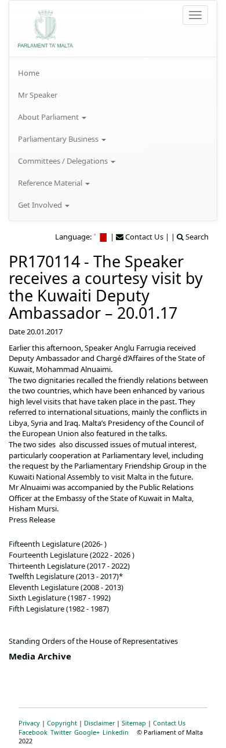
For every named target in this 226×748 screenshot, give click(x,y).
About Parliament (49, 117)
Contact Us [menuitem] (143, 236)
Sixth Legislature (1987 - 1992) (60, 597)
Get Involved (41, 205)
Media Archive (40, 656)
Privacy (29, 722)
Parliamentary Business (59, 139)
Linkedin (116, 732)
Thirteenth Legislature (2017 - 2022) (69, 566)
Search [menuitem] (196, 236)
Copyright (62, 722)
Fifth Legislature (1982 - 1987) (59, 608)
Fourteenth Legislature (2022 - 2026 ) (71, 555)
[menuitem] (113, 73)
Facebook (33, 732)
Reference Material (51, 183)
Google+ (87, 732)
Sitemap (134, 722)
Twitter (60, 732)
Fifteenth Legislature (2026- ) (58, 544)
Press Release (32, 519)
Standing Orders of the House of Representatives (93, 641)
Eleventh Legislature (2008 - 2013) (66, 587)
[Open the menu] (195, 15)
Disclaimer (99, 722)
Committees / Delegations (64, 161)
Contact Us (169, 722)
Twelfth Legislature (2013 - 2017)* (66, 576)
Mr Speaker (37, 95)
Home (28, 73)
